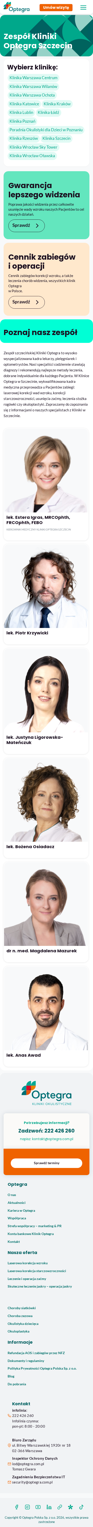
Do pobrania (17, 1384)
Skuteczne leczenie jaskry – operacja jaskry (40, 1286)
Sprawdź (21, 225)
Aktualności (17, 1203)
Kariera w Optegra (21, 1210)
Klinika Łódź (48, 112)
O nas (12, 1195)
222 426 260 (59, 1130)
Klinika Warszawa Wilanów (33, 86)
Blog (11, 1376)
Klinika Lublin (21, 112)
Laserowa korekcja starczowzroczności (37, 1271)
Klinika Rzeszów (24, 138)
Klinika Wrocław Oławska (32, 155)
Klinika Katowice (24, 104)
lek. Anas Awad (23, 1055)
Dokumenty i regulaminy (26, 1361)
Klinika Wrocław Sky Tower (33, 147)
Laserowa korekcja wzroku (28, 1263)
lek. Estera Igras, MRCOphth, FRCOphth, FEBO (38, 519)
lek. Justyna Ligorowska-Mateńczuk (34, 739)
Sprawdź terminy (46, 1163)
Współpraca (17, 1218)
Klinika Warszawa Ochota (32, 95)
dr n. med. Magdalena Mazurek (41, 951)
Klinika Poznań (22, 121)
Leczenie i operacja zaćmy (27, 1279)
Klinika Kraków (57, 104)
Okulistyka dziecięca (23, 1324)
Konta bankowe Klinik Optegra (31, 1234)
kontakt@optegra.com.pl (52, 1139)
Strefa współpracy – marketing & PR (35, 1226)
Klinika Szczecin (56, 138)
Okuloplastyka (18, 1331)
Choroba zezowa (20, 1316)
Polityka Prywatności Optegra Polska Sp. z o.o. (42, 1368)
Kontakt (14, 1242)
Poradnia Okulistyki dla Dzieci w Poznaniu (46, 129)
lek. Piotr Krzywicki (27, 633)
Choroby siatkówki (22, 1308)
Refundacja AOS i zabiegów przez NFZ (36, 1353)
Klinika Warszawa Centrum (33, 77)
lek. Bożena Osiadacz (30, 847)
